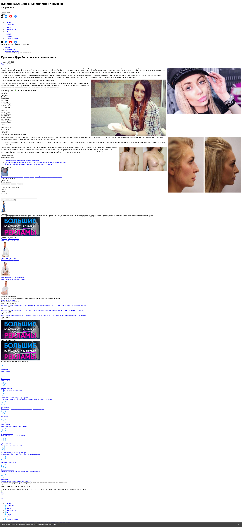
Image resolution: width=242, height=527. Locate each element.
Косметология (11, 29)
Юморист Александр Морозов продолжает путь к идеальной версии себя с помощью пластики (35, 162)
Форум (9, 22)
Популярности (6, 184)
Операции (10, 25)
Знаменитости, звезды (12, 51)
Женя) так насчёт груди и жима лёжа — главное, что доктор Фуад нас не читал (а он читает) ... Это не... (50, 310)
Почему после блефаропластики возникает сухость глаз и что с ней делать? (29, 164)
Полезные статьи (12, 38)
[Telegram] (15, 16)
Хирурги (9, 27)
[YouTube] (10, 16)
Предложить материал (8, 300)
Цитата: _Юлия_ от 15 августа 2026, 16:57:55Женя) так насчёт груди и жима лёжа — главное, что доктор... (51, 305)
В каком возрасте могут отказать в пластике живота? (22, 160)
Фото (8, 31)
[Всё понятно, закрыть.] (238, 525)
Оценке (14, 184)
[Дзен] (2, 16)
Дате (19, 184)
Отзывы (9, 36)
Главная (7, 47)
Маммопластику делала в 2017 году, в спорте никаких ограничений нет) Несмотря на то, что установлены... (52, 315)
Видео (9, 34)
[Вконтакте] (6, 16)
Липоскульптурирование (9, 305)
